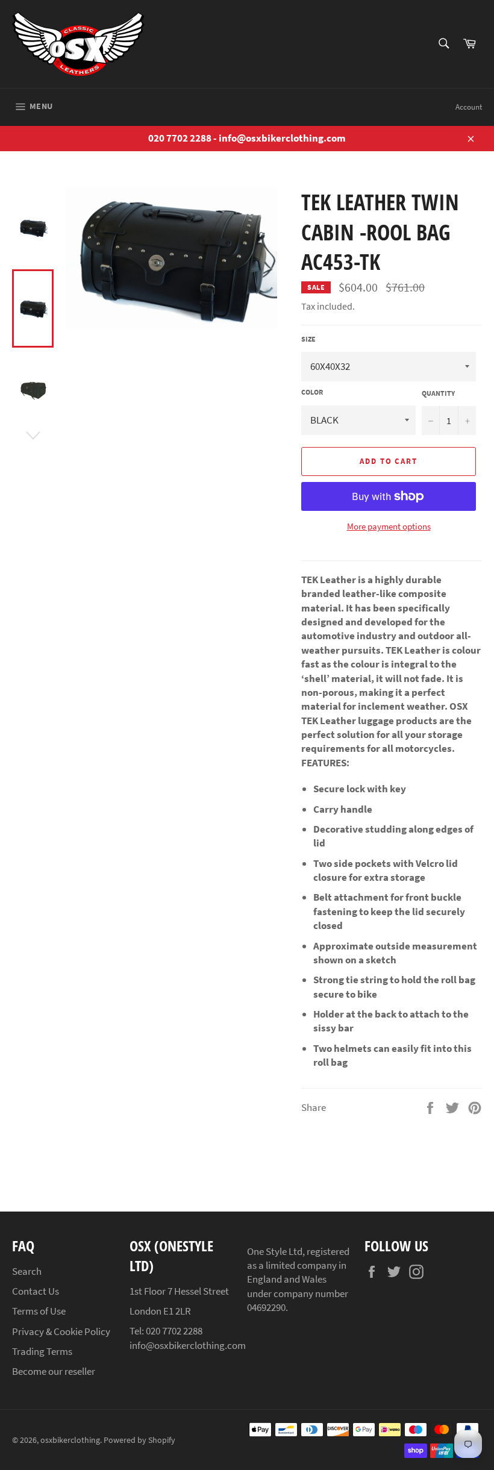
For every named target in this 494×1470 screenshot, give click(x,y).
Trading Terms (42, 1351)
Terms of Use (39, 1311)
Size (308, 338)
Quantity (438, 393)
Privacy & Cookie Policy (61, 1331)
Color (312, 391)
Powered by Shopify (139, 1440)
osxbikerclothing (70, 1440)
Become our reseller (53, 1371)
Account (468, 107)
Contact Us (35, 1291)
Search (27, 1271)
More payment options (389, 526)
